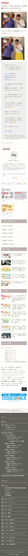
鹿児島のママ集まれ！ (9, 244)
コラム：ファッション (9, 502)
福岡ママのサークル (10, 352)
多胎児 (20, 379)
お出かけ (11, 367)
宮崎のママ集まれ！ (9, 240)
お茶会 (3, 370)
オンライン (11, 374)
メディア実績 (5, 142)
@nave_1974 (8, 79)
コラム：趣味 (7, 516)
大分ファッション (9, 491)
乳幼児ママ (9, 379)
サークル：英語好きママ (10, 544)
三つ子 (19, 377)
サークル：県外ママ (9, 540)
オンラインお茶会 (19, 374)
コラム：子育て (8, 509)
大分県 (11, 142)
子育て (13, 381)
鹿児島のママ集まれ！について (15, 470)
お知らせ (18, 367)
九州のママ (3, 379)
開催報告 (8, 385)
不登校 (22, 377)
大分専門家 (8, 495)
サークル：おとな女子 (9, 537)
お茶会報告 (10, 370)
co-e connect (20, 552)
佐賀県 (13, 379)
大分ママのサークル (10, 350)
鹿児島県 (16, 385)
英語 (17, 383)
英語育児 (21, 383)
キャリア (3, 375)
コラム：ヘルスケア (9, 499)
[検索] (24, 389)
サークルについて (8, 348)
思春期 (2, 383)
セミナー (16, 375)
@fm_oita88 (8, 131)
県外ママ (10, 383)
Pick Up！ (6, 485)
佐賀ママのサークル (10, 354)
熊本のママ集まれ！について (14, 457)
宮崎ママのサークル (10, 358)
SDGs (6, 367)
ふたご (3, 372)
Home (4, 421)
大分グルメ (8, 489)
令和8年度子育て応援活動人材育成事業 (15, 361)
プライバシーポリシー (9, 552)
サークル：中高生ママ (9, 530)
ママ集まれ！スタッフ (11, 427)
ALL (2, 367)
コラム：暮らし (8, 513)
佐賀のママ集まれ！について (14, 451)
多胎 (17, 379)
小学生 (24, 381)
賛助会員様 (3, 385)
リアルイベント (14, 377)
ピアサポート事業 (5, 377)
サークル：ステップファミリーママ (13, 533)
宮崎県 (20, 381)
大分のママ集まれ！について (14, 437)
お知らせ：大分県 (5, 2)
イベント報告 (4, 374)
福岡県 (14, 383)
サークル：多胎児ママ (9, 523)
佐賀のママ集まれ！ (9, 233)
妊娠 (9, 381)
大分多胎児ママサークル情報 (16, 441)
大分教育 (7, 493)
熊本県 (6, 383)
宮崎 (18, 381)
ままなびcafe (9, 372)
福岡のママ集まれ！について (14, 445)
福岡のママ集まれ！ (9, 229)
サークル (7, 375)
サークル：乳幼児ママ (9, 520)
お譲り (15, 369)
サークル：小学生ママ (9, 527)
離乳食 (12, 385)
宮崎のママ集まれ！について (14, 464)
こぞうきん (20, 369)
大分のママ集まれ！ (9, 226)
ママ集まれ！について (9, 425)
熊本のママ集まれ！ (9, 237)
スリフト (12, 375)
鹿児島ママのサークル (11, 360)
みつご (15, 372)
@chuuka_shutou (9, 75)
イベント (22, 372)
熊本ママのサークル (10, 356)
